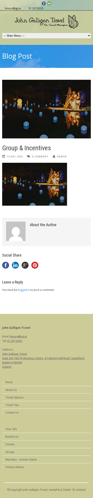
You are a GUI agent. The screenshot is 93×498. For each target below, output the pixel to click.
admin (62, 156)
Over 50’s (11, 429)
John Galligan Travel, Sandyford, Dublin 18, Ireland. (54, 489)
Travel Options (14, 397)
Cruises (9, 444)
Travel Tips (12, 405)
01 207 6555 (36, 8)
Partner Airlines (14, 467)
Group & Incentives (26, 148)
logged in (24, 289)
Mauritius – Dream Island (21, 459)
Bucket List (11, 436)
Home (9, 382)
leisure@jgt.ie (13, 8)
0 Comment (40, 156)
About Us (11, 390)
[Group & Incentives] (46, 109)
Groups (10, 452)
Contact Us (12, 412)
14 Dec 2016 (15, 156)
